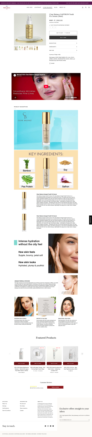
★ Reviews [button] (90, 220)
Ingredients (52, 46)
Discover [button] (5, 401)
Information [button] (23, 401)
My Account (23, 403)
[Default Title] (70, 353)
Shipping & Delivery (19, 433)
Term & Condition (6, 410)
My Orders (22, 406)
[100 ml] (21, 353)
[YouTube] (53, 426)
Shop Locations (23, 408)
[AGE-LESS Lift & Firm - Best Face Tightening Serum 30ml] (70, 353)
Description (52, 43)
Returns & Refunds (31, 433)
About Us (4, 403)
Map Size (51, 50)
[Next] (82, 354)
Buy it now (63, 37)
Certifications (5, 408)
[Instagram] (48, 426)
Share (52, 63)
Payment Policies (41, 433)
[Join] (88, 420)
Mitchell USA (7, 433)
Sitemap (4, 406)
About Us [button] (40, 401)
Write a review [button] (55, 387)
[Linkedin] (50, 426)
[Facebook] (45, 426)
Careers (22, 410)
